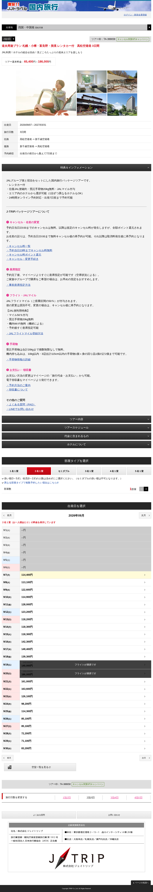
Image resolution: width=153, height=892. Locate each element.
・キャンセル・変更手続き (22, 259)
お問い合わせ (114, 815)
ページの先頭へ (142, 883)
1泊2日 (67, 797)
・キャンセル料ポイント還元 (23, 254)
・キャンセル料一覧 (18, 246)
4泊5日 (138, 797)
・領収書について (17, 389)
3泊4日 (115, 797)
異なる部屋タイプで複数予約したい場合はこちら (30, 482)
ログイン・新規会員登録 (135, 15)
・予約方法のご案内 (18, 385)
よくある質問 (39, 815)
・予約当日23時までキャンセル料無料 (29, 250)
